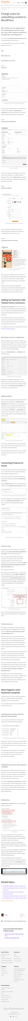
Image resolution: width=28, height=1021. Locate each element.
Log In (18, 2)
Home (2, 7)
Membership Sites (5, 1001)
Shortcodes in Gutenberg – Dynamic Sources (19, 979)
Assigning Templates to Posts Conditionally (14, 886)
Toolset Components (6, 958)
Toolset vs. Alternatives (6, 962)
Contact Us (4, 971)
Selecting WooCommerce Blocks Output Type (14, 898)
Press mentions (17, 958)
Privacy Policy (4, 973)
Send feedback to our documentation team (15, 921)
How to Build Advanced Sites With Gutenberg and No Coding (19, 970)
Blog (15, 954)
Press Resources (18, 960)
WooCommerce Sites (6, 997)
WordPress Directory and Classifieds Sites (14, 934)
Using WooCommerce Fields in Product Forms (15, 896)
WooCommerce (7, 329)
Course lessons (8, 7)
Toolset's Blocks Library (7, 960)
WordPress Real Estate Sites (12, 938)
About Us (3, 969)
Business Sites (4, 999)
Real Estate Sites (5, 995)
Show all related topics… (7, 900)
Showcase (16, 956)
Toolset (5, 2)
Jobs (2, 975)
